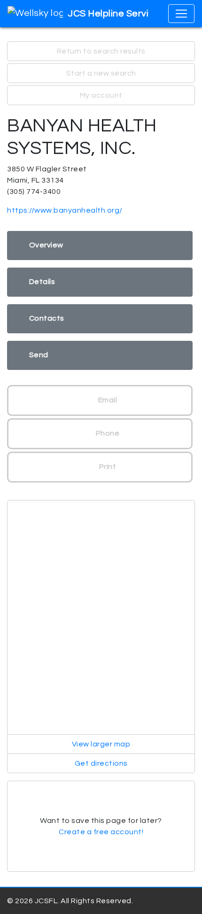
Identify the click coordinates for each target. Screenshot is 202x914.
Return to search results (101, 51)
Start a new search (101, 73)
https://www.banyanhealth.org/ (65, 210)
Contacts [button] (46, 318)
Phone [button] (106, 433)
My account (101, 95)
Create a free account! (101, 832)
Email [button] (106, 400)
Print (106, 466)
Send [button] (38, 355)
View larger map (101, 744)
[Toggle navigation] (181, 13)
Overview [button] (46, 245)
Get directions (101, 763)
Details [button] (42, 281)
